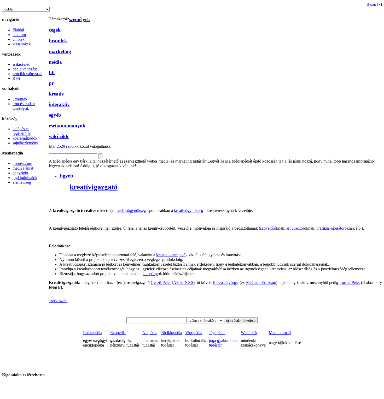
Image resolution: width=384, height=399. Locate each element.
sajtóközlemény (25, 143)
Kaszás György (225, 282)
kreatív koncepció (170, 255)
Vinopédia (193, 332)
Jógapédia (217, 332)
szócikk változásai (27, 74)
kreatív (56, 94)
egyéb (55, 115)
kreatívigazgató (94, 187)
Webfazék (249, 332)
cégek (55, 30)
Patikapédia (92, 332)
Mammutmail (280, 332)
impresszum (22, 163)
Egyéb (66, 175)
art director (295, 228)
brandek (58, 40)
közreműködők (25, 138)
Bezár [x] (374, 4)
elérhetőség (22, 182)
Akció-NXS (183, 282)
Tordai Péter (350, 282)
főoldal (18, 30)
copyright (20, 173)
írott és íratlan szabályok (24, 106)
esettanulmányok (67, 125)
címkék (19, 39)
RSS (17, 78)
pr (51, 83)
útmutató (20, 99)
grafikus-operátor (330, 228)
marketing (60, 51)
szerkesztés (58, 301)
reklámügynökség (131, 210)
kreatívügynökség (188, 210)
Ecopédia (118, 332)
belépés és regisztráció (22, 131)
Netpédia (149, 332)
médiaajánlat (23, 168)
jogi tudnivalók (25, 177)
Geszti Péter (161, 282)
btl (52, 72)
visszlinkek (22, 44)
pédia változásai (26, 69)
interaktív (59, 104)
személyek (79, 19)
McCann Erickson (261, 282)
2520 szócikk (68, 146)
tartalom (19, 34)
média (55, 62)
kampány (150, 273)
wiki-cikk (59, 136)
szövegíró (268, 228)
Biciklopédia (171, 332)
